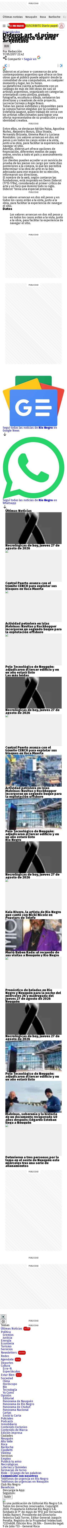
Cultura (5, 1365)
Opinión (6, 1395)
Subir (7, 1496)
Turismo (6, 1346)
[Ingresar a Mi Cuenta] (61, 26)
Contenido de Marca (14, 1430)
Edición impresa (11, 1432)
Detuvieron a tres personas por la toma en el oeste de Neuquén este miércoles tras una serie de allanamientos (32, 1161)
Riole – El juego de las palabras (21, 1473)
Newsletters (13, 1352)
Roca (43, 16)
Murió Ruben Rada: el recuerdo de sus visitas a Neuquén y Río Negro (32, 953)
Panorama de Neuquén (18, 1401)
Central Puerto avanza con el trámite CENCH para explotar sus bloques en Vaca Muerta (31, 586)
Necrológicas (9, 1464)
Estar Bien (11, 1375)
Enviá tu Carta (12, 1415)
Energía (6, 1340)
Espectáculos (11, 32)
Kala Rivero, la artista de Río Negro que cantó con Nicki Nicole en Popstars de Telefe (33, 915)
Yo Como (8, 1392)
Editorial (8, 1398)
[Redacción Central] (7, 43)
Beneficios (7, 1487)
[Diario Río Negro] (8, 25)
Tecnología (10, 1389)
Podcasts (7, 1421)
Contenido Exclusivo (14, 1427)
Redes (5, 1356)
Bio (5, 1387)
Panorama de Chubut (16, 1407)
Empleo (6, 1458)
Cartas (7, 1412)
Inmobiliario (9, 1424)
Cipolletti (7, 1450)
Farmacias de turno (13, 1470)
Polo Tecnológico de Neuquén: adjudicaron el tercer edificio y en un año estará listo (32, 669)
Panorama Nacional (15, 1410)
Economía (7, 1343)
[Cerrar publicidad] (3, 1316)
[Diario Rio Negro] (4, 1500)
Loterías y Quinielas (14, 1467)
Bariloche (54, 16)
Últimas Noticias (15, 1328)
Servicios (7, 1349)
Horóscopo (10, 1384)
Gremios (8, 1335)
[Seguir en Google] (4, 68)
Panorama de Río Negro (18, 1404)
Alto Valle (7, 1441)
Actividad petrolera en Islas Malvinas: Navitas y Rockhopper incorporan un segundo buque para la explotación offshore (33, 628)
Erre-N (7, 1368)
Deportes (7, 1362)
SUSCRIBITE (42, 25)
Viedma (6, 1453)
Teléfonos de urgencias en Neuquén (25, 1481)
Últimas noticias (13, 16)
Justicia (7, 1337)
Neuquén (31, 16)
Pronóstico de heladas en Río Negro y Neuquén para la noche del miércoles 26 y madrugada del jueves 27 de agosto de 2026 (33, 994)
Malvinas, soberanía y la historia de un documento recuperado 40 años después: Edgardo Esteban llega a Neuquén (31, 1118)
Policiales (7, 1418)
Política (6, 1332)
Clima (6, 1381)
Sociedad (7, 1378)
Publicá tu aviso (11, 1461)
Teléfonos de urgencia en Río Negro (24, 1478)
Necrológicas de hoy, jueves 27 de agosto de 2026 (32, 546)
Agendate (10, 1359)
